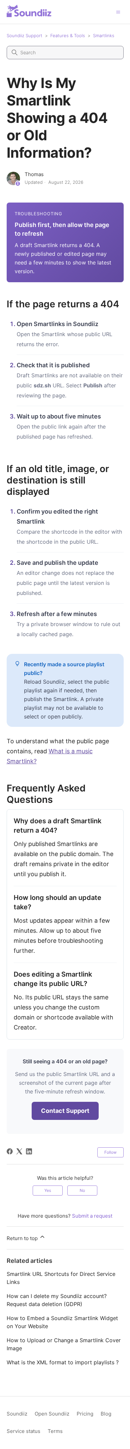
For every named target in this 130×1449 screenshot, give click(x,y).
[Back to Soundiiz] (29, 10)
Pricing (85, 1413)
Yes (47, 1190)
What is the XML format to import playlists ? (63, 1362)
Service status (23, 1431)
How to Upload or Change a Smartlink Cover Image (64, 1344)
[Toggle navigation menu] (118, 11)
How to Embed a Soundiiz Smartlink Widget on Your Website (62, 1322)
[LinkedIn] (29, 1151)
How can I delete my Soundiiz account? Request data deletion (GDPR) (57, 1300)
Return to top (23, 1238)
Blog (106, 1413)
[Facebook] (10, 1151)
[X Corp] (19, 1151)
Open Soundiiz (52, 1413)
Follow (110, 1152)
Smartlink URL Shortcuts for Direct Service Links (61, 1278)
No (82, 1190)
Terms (55, 1431)
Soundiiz (17, 1413)
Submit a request (92, 1216)
